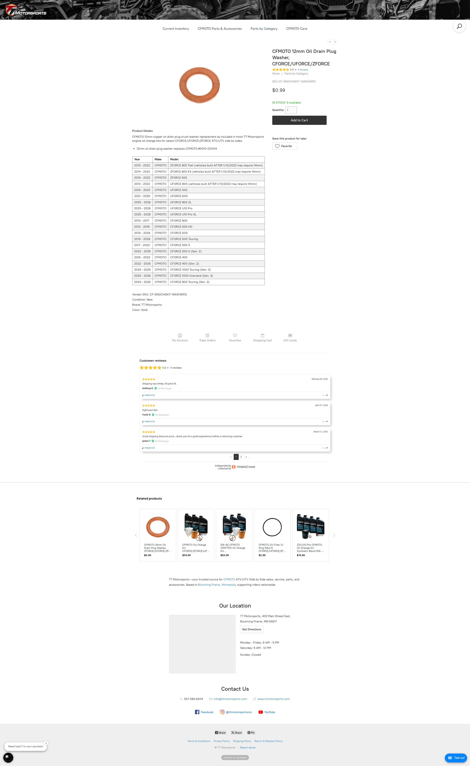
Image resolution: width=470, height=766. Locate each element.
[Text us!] (456, 758)
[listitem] (158, 535)
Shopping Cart (262, 340)
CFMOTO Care (296, 29)
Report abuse (248, 747)
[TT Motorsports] (26, 10)
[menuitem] (329, 41)
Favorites (235, 340)
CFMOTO (229, 579)
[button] (284, 146)
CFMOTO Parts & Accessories (220, 29)
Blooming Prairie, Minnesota (217, 584)
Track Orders (207, 340)
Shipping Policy (242, 741)
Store (276, 73)
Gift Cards (290, 340)
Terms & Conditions (198, 741)
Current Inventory (176, 29)
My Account (180, 340)
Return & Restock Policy (268, 741)
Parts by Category (264, 29)
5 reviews (303, 69)
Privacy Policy (222, 741)
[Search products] (459, 26)
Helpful (148, 395)
